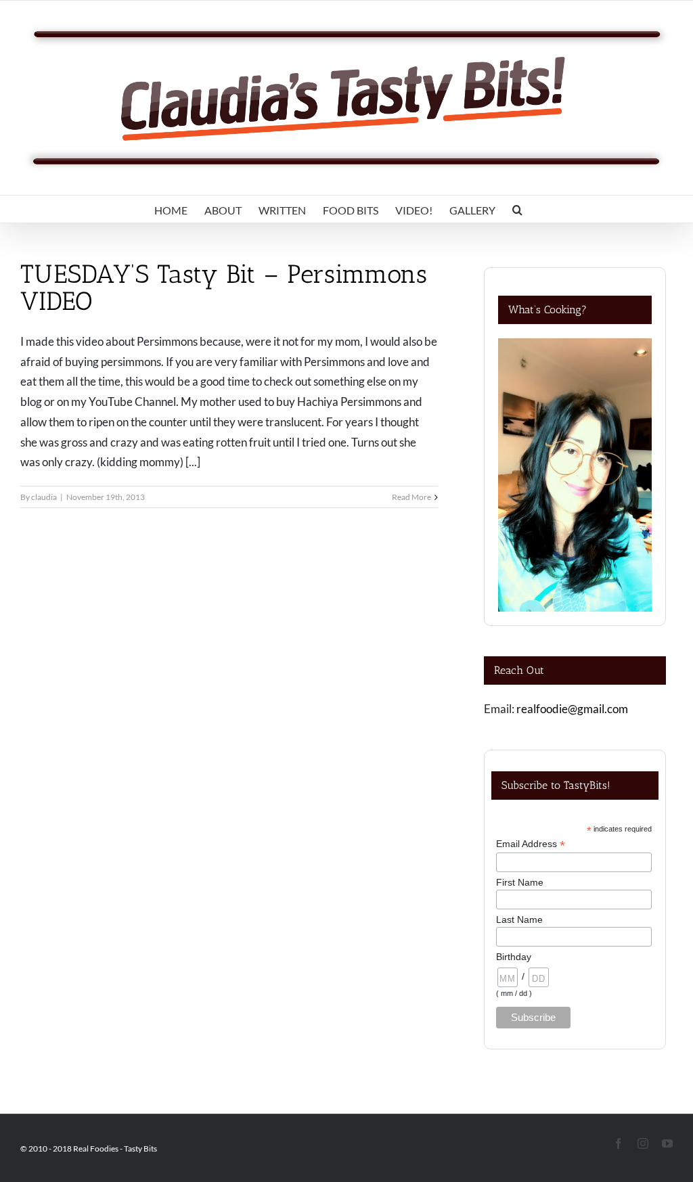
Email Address (530, 844)
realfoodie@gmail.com (572, 709)
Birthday (513, 956)
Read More (411, 497)
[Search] (517, 209)
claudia (44, 497)
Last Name (519, 919)
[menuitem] (170, 209)
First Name (519, 882)
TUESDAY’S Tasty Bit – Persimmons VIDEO (224, 287)
